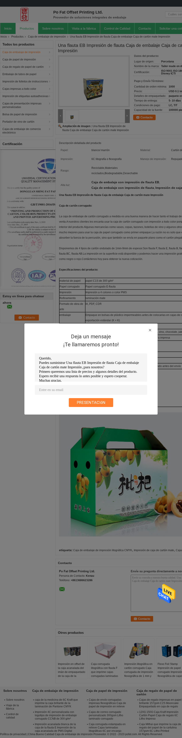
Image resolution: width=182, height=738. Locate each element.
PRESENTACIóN (91, 402)
